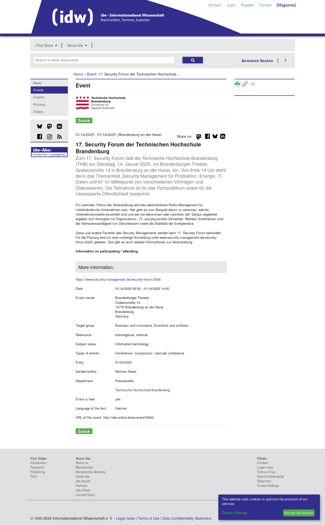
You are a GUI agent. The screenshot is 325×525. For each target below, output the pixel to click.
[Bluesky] (37, 126)
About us (82, 462)
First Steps (44, 45)
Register (247, 4)
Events (38, 89)
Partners (81, 485)
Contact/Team (85, 494)
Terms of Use (266, 472)
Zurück (84, 120)
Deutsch (215, 4)
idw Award (83, 481)
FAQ (33, 476)
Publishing (37, 472)
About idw (75, 45)
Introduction (38, 462)
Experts (39, 97)
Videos (38, 111)
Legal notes (265, 467)
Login (231, 4)
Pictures (39, 104)
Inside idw (83, 476)
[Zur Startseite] (136, 31)
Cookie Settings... (236, 512)
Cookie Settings (268, 485)
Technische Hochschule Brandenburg (142, 389)
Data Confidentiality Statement (270, 478)
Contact (265, 4)
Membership (84, 467)
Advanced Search (257, 60)
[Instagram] (47, 136)
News (37, 82)
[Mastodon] (47, 126)
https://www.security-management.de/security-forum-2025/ (118, 279)
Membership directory (91, 472)
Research (37, 467)
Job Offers (83, 490)
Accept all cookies (298, 513)
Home (78, 74)
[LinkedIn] (57, 126)
